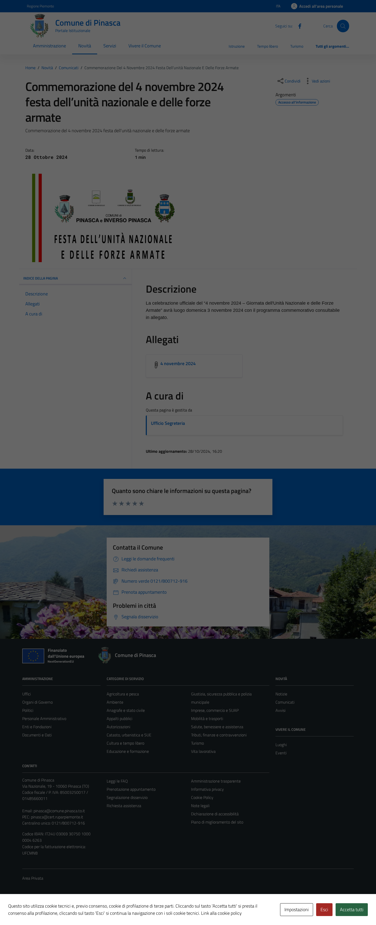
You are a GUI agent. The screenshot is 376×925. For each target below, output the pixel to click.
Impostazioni (296, 909)
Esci (324, 909)
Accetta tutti (351, 909)
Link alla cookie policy (221, 913)
